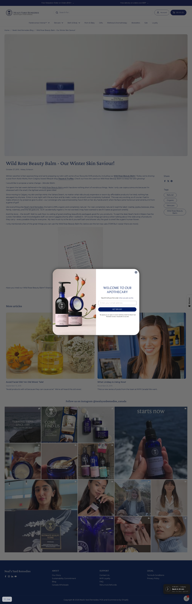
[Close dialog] (136, 272)
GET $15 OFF (117, 309)
